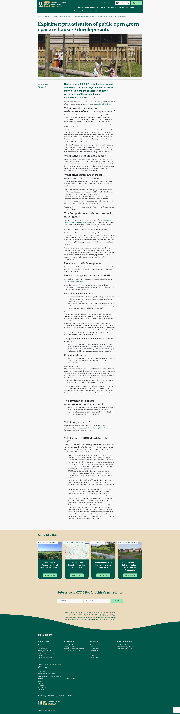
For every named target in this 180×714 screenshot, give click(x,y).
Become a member (89, 11)
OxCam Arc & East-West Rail (46, 654)
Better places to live (44, 645)
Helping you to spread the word (74, 648)
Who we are (41, 685)
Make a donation (95, 647)
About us (77, 11)
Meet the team (42, 687)
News (47, 16)
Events (92, 655)
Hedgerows (41, 661)
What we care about (81, 7)
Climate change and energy (46, 673)
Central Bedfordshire (44, 650)
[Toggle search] (140, 9)
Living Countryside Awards (124, 648)
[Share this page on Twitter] (42, 87)
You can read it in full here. (73, 281)
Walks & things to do (122, 645)
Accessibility (42, 696)
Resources (41, 683)
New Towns (41, 655)
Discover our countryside (124, 7)
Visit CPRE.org (123, 3)
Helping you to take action (72, 647)
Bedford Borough (43, 648)
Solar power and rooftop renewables (49, 676)
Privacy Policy (93, 619)
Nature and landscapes (45, 657)
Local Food (41, 671)
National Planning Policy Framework (99, 428)
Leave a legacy (94, 648)
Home (40, 16)
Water (98, 542)
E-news (40, 681)
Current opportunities (96, 654)
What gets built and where (61, 16)
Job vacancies (94, 657)
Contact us (108, 3)
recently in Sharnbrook (103, 104)
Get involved (109, 7)
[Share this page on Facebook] (39, 87)
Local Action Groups (70, 645)
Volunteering (94, 650)
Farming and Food (43, 668)
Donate (138, 3)
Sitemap (61, 696)
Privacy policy (52, 696)
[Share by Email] (45, 87)
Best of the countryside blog (125, 647)
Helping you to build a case (72, 650)
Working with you (96, 7)
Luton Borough (42, 652)
